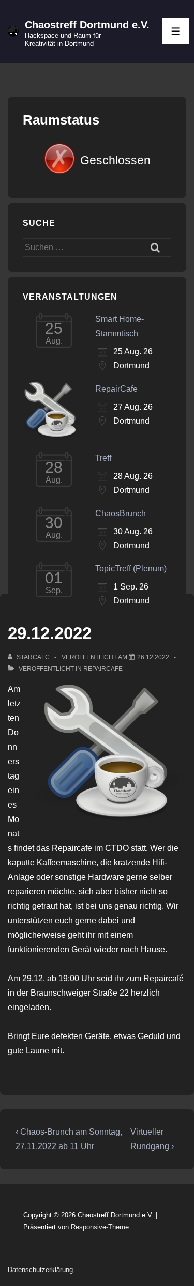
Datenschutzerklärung (40, 1270)
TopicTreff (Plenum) (131, 568)
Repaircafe (103, 668)
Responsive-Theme (100, 1227)
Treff (103, 458)
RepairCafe (116, 388)
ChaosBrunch (120, 513)
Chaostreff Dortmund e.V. (87, 24)
